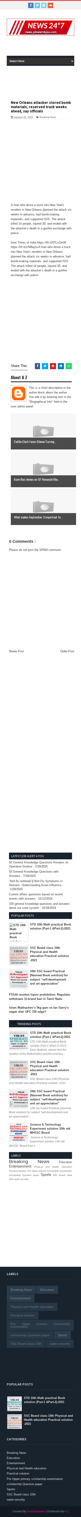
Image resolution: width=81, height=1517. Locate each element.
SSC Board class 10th (26, 1343)
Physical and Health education (53, 1167)
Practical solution (18, 1171)
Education (65, 1162)
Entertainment (20, 1166)
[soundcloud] (50, 5)
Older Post (67, 651)
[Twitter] (37, 5)
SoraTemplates (36, 1511)
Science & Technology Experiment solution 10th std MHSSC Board (50, 1128)
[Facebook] (31, 5)
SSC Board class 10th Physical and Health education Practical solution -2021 (48, 1419)
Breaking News (48, 117)
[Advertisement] (44, 46)
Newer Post (16, 651)
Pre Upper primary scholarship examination (49, 1171)
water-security (21, 1179)
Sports (46, 1175)
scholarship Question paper (24, 1175)
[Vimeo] (44, 5)
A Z (67, 1511)
